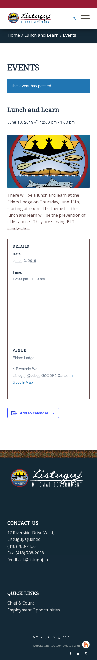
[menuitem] (72, 18)
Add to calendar (34, 412)
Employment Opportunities (33, 610)
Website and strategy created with (57, 645)
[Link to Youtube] (78, 653)
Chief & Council (21, 603)
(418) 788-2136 (21, 546)
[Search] (72, 18)
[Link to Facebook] (70, 653)
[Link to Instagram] (86, 653)
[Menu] (83, 18)
